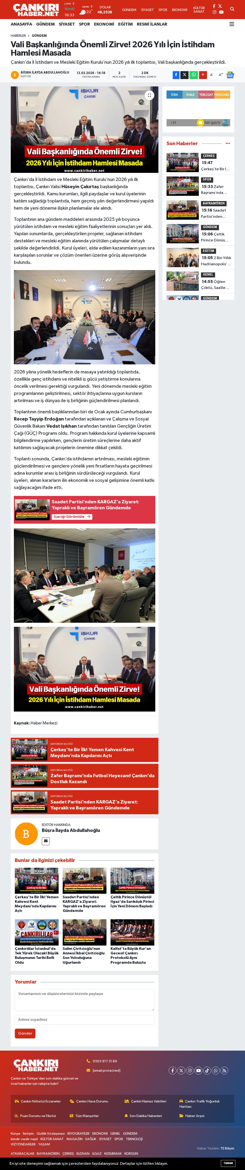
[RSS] (224, 1070)
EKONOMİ (104, 24)
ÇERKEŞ (209, 156)
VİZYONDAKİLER (23, 1144)
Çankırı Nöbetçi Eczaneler (41, 1101)
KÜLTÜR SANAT (52, 1139)
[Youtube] (198, 1070)
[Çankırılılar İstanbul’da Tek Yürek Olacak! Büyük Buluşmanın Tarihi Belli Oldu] (37, 932)
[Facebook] (173, 1070)
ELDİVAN (83, 1153)
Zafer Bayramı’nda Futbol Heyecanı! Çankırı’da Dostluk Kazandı (215, 190)
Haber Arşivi (194, 1116)
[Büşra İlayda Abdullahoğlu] (26, 834)
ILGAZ (97, 1153)
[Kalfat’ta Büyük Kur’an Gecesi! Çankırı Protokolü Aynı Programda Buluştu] (132, 932)
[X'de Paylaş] (184, 75)
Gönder (25, 1034)
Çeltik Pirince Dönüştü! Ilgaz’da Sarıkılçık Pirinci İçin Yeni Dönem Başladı (132, 901)
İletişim (28, 1133)
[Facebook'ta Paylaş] (176, 75)
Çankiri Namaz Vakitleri (148, 1101)
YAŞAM (44, 1144)
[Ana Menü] (231, 24)
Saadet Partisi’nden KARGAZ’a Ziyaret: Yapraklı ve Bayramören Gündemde (215, 214)
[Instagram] (190, 1070)
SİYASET (67, 24)
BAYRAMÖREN (214, 203)
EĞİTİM (125, 24)
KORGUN (131, 1153)
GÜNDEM (45, 24)
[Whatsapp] (216, 1070)
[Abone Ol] (230, 75)
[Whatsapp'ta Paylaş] (193, 75)
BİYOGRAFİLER (78, 1133)
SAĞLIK (90, 1139)
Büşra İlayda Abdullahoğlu (71, 830)
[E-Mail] (46, 841)
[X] (181, 1070)
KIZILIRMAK (113, 1153)
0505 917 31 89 (105, 1061)
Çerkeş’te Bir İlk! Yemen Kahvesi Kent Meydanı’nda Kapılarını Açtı (215, 166)
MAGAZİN (75, 1139)
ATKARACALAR (22, 1153)
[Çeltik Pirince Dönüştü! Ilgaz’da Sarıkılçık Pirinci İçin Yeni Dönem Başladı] (132, 881)
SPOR (84, 24)
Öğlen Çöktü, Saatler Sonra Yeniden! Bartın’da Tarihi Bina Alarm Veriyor (214, 285)
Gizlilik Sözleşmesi (51, 1133)
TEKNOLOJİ (134, 1139)
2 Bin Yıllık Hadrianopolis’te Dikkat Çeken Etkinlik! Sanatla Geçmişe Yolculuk (216, 261)
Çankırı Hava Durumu (92, 1101)
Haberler (18, 35)
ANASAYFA (21, 24)
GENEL (208, 274)
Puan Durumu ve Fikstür (38, 1116)
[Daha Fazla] (203, 75)
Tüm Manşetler (87, 1116)
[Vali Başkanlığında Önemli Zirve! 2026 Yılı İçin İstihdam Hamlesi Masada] (84, 129)
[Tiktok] (207, 1070)
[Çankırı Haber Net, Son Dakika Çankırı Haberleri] (36, 9)
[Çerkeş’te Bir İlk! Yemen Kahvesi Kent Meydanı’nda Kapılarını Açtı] (37, 881)
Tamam (228, 1163)
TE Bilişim (227, 1148)
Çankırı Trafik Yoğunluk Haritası (199, 1104)
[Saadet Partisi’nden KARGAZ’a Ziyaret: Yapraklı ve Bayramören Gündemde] (84, 881)
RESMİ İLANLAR (152, 24)
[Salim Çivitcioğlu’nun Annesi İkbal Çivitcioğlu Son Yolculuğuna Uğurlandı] (84, 932)
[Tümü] (228, 144)
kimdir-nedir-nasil (24, 1139)
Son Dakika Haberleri (146, 1116)
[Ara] (232, 9)
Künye (15, 1133)
